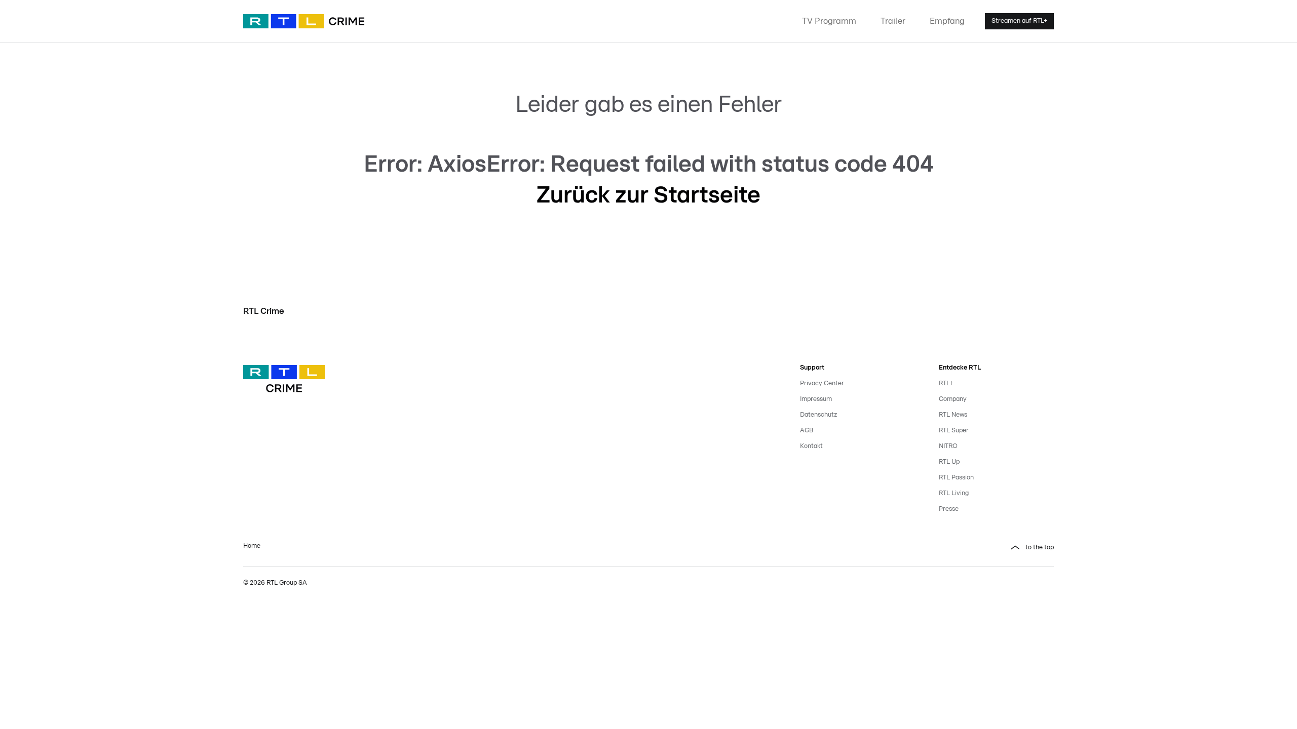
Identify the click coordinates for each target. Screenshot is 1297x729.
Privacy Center (822, 383)
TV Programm (829, 21)
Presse (949, 509)
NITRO (948, 446)
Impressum (816, 399)
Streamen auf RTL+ (1019, 21)
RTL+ (946, 383)
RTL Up (949, 462)
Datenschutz (818, 415)
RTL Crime (263, 311)
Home (251, 546)
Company (953, 399)
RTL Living (954, 493)
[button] (857, 548)
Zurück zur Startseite (648, 195)
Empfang (947, 21)
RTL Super (954, 430)
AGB (806, 430)
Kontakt (811, 446)
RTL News (953, 415)
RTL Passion (956, 477)
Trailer (893, 21)
